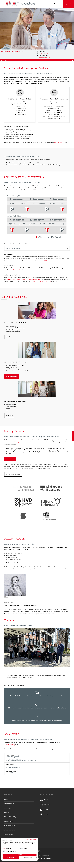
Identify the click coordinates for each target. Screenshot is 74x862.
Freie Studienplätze (44, 57)
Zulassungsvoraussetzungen (21, 442)
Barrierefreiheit (47, 858)
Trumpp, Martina (13, 766)
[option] (37, 655)
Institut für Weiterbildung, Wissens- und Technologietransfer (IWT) (23, 279)
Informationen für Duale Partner (13, 474)
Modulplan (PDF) (58, 142)
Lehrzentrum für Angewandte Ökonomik (41, 281)
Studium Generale (15, 270)
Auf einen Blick (4, 60)
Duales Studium (43, 53)
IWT (28, 270)
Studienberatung (10, 744)
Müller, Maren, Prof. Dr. (16, 772)
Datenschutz (38, 858)
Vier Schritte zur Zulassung (11, 376)
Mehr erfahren (9, 337)
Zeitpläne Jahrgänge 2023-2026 (13, 248)
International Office (43, 261)
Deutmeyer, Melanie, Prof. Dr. (22, 758)
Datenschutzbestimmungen (31, 839)
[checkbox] (4, 848)
